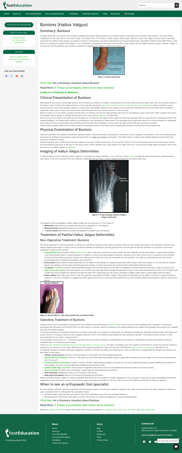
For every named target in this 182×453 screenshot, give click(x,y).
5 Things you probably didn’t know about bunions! (84, 87)
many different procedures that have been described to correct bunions (77, 345)
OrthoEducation (19, 38)
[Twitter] (11, 76)
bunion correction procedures (143, 347)
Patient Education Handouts (19, 59)
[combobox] (156, 5)
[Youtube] (17, 76)
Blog (105, 14)
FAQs (99, 437)
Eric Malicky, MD (109, 410)
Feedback (19, 62)
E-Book (100, 431)
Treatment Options (90, 14)
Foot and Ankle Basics (54, 14)
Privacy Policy (102, 440)
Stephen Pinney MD (56, 410)
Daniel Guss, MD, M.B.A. (127, 410)
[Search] (177, 5)
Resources (115, 14)
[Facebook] (6, 76)
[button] (17, 14)
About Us (17, 14)
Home (6, 14)
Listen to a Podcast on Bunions (59, 92)
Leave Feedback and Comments (157, 435)
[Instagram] (22, 76)
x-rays (111, 156)
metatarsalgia (70, 147)
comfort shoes (81, 252)
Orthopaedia (19, 43)
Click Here (46, 82)
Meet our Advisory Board (19, 57)
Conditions (73, 14)
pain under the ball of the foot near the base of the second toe (127, 105)
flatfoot (102, 115)
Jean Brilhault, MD (147, 410)
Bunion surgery (115, 325)
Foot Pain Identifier (33, 14)
